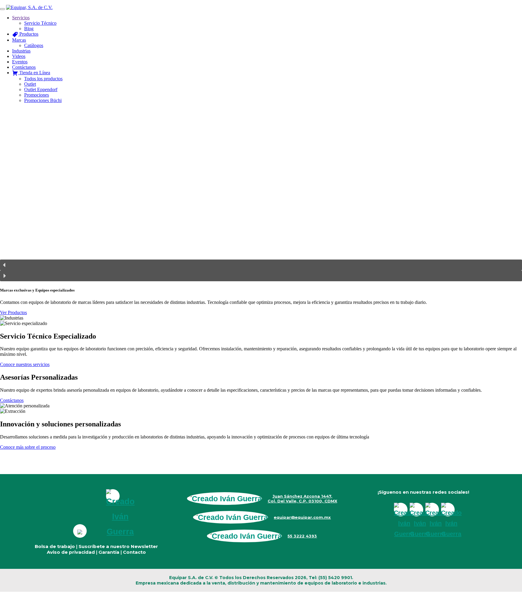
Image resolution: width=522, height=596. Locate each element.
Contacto (134, 552)
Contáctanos (12, 400)
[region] (261, 194)
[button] (261, 265)
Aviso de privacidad (71, 552)
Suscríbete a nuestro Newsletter (118, 546)
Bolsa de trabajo (55, 546)
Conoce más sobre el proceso (28, 447)
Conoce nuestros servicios (25, 364)
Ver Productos (13, 312)
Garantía (108, 552)
